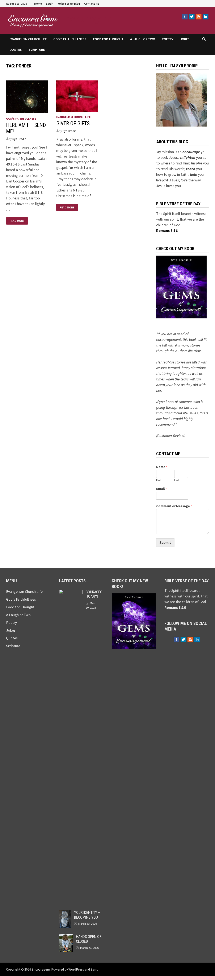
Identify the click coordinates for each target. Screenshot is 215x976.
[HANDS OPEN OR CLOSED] (66, 937)
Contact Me (91, 3)
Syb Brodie (19, 139)
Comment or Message (174, 506)
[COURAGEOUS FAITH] (71, 592)
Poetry (167, 39)
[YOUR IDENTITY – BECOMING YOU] (65, 913)
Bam (93, 969)
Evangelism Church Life (28, 39)
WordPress (76, 969)
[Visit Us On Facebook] (184, 16)
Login (49, 3)
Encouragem (86, 18)
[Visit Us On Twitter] (191, 16)
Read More (16, 221)
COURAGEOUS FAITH (94, 594)
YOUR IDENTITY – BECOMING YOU (87, 914)
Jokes (185, 39)
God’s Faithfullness (69, 39)
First (158, 480)
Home (38, 3)
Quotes (15, 49)
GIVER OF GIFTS (73, 123)
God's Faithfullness (21, 118)
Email (161, 488)
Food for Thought (108, 39)
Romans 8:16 (167, 230)
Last (176, 480)
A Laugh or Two (142, 39)
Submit (165, 542)
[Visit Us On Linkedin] (205, 16)
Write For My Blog (69, 3)
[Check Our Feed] (198, 16)
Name (161, 467)
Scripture (37, 49)
